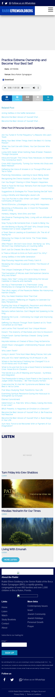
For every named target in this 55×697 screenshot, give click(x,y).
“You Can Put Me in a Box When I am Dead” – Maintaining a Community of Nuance (27, 200)
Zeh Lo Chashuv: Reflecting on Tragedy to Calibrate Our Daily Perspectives (26, 301)
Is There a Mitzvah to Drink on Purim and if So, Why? (24, 253)
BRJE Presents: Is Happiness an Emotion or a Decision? (25, 409)
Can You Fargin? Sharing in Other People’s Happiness (25, 182)
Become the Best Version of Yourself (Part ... (21, 117)
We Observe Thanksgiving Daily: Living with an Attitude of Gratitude (27, 218)
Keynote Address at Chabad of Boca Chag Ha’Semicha (26, 341)
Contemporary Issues (38, 606)
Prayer (31, 626)
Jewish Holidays (35, 618)
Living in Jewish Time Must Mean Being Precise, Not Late (26, 354)
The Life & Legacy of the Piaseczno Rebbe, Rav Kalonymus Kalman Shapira (27, 291)
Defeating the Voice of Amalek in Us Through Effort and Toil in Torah (26, 170)
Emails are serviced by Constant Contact (38, 668)
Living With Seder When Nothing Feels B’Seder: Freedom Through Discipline (27, 153)
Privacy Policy (19, 694)
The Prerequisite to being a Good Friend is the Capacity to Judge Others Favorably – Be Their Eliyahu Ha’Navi (27, 380)
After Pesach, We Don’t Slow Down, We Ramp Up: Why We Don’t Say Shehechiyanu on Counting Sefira (26, 245)
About (4, 628)
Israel (30, 610)
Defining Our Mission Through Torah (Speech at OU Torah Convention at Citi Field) (26, 324)
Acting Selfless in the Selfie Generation (18, 113)
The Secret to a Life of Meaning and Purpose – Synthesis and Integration (26, 374)
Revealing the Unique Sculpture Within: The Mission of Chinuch (25, 265)
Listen (4, 475)
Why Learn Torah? (9, 351)
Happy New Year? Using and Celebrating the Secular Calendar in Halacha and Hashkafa (25, 280)
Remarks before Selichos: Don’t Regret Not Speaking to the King (27, 312)
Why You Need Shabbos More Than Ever (19, 296)
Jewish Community (37, 614)
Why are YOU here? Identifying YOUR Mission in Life (24, 358)
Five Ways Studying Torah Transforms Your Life (22, 390)
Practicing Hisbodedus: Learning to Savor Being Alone (25, 175)
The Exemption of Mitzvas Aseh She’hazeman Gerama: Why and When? (25, 274)
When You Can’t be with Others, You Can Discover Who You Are (26, 147)
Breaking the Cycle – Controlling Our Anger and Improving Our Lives (27, 318)
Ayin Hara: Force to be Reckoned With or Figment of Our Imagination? (26, 425)
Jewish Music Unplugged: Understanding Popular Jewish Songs (26, 346)
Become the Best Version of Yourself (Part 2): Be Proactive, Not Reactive (27, 413)
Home (4, 607)
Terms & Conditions (34, 694)
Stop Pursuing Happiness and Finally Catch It (21, 260)
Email (4, 641)
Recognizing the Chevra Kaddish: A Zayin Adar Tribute (25, 179)
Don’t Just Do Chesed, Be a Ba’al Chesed (19, 249)
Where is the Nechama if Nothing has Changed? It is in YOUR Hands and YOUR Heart (25, 362)
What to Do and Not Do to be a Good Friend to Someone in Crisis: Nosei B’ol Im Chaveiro (27, 368)
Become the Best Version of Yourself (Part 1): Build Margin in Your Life (27, 419)
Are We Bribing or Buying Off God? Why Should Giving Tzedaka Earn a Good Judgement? (25, 228)
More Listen (10, 560)
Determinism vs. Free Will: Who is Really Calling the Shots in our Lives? (27, 404)
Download (9, 79)
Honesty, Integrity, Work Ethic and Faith (19, 214)
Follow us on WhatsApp (23, 3)
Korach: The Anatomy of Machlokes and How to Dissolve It (27, 332)
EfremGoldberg (17, 11)
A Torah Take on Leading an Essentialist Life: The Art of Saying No (25, 233)
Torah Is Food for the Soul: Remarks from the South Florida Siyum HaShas (27, 187)
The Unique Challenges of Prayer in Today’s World (24, 270)
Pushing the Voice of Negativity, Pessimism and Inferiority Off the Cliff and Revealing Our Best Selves (27, 306)
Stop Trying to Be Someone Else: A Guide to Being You (25, 223)
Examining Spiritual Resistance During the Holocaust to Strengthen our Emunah (26, 395)
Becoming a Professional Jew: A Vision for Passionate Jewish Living (25, 209)
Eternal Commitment (11, 399)
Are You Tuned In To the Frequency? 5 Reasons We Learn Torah (26, 136)
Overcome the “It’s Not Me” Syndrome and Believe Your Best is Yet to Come (26, 385)
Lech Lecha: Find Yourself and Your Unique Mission (24, 328)
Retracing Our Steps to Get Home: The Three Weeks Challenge (24, 239)
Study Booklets (9, 619)
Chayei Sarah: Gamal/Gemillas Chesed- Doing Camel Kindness (25, 337)
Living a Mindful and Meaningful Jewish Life (21, 195)
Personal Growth (35, 622)
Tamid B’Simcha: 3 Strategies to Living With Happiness (25, 204)
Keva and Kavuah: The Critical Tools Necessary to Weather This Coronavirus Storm (27, 159)
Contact (5, 623)
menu (50, 9)
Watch (4, 615)
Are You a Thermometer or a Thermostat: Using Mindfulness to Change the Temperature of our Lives (24, 286)
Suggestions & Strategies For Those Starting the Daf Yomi (27, 191)
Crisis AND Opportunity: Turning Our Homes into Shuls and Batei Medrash (27, 164)
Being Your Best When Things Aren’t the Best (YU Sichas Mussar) (26, 142)
